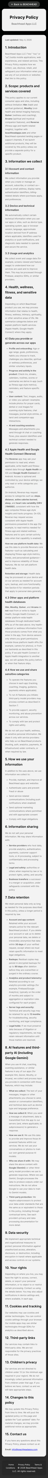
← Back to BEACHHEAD (24, 4)
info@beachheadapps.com (25, 1449)
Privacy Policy (24, 1465)
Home (11, 1465)
